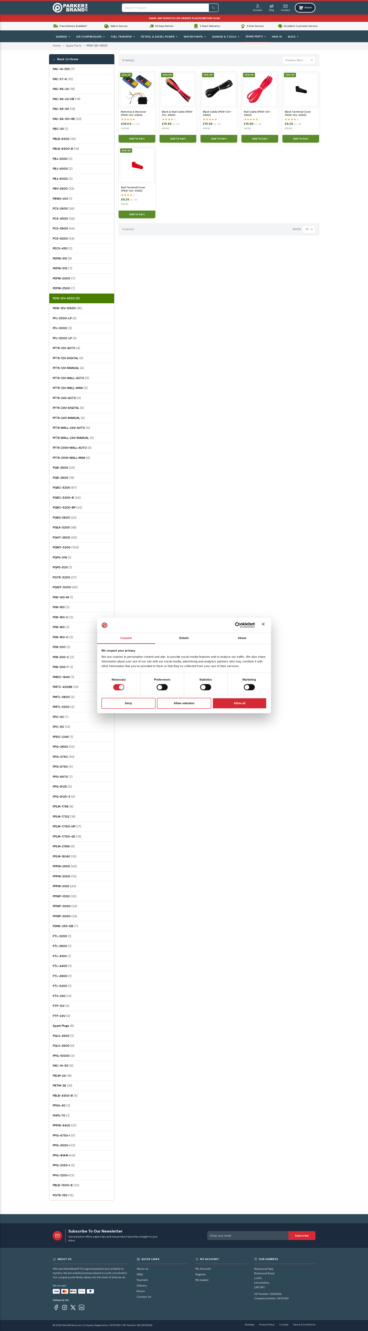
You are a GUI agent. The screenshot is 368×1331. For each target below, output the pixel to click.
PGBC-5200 (65, 488)
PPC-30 (61, 717)
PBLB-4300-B (65, 1096)
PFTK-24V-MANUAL (69, 418)
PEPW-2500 (64, 288)
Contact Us (144, 1296)
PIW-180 (61, 627)
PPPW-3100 (64, 886)
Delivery (142, 1285)
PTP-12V (61, 1006)
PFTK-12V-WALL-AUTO (71, 378)
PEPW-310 (62, 258)
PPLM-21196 (64, 846)
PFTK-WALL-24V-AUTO (71, 428)
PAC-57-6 (63, 79)
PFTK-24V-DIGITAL (68, 408)
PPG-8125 (62, 787)
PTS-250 (62, 996)
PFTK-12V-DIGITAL (68, 358)
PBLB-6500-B (66, 149)
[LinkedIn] (81, 1307)
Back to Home (67, 59)
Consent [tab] (126, 638)
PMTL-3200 (63, 707)
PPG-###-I (64, 1155)
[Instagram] (64, 1307)
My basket (202, 1280)
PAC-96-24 (64, 89)
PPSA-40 (61, 1105)
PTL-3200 (62, 936)
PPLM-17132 (64, 817)
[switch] (162, 687)
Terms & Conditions (304, 1324)
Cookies (283, 1324)
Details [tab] (184, 638)
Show (297, 229)
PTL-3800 (62, 946)
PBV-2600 (63, 189)
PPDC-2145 (63, 737)
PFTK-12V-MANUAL (68, 368)
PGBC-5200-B (67, 498)
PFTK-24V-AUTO (67, 398)
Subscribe (302, 1235)
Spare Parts (74, 46)
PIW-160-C (63, 617)
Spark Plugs (63, 1026)
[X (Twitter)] (73, 1307)
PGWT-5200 (65, 587)
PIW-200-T (63, 667)
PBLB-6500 (64, 139)
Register (200, 1274)
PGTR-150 (63, 1195)
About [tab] (242, 638)
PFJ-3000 (62, 328)
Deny (128, 703)
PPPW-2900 (65, 866)
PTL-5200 (62, 986)
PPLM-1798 (63, 807)
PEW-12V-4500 (66, 298)
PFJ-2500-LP (64, 318)
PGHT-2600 (65, 538)
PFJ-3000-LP (65, 338)
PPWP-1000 (64, 896)
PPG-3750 (63, 757)
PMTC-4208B (65, 687)
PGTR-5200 (65, 577)
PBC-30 (60, 129)
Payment (142, 1280)
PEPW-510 (62, 268)
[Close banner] (264, 625)
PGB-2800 (63, 478)
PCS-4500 (64, 219)
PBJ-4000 (63, 169)
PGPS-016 (62, 557)
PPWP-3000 (65, 916)
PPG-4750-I (64, 1135)
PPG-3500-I (64, 1145)
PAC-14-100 (64, 69)
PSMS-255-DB (65, 926)
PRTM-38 (62, 1086)
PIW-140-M (63, 597)
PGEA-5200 (64, 527)
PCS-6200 (64, 239)
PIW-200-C (63, 657)
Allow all (239, 703)
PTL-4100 (62, 956)
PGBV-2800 (64, 518)
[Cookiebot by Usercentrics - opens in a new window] (238, 625)
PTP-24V (61, 1016)
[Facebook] (56, 1307)
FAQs (140, 1274)
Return (141, 1291)
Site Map (249, 1324)
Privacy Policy (267, 1324)
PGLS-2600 (63, 1036)
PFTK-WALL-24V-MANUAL (73, 438)
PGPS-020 (62, 567)
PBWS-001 (62, 199)
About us (142, 1268)
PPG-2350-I (64, 1165)
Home (57, 46)
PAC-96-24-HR (66, 99)
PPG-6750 (63, 767)
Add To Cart (137, 138)
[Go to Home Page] (70, 8)
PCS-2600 (64, 209)
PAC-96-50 (64, 109)
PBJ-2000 (62, 159)
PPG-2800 (64, 747)
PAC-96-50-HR (67, 119)
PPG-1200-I (63, 1175)
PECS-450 (62, 248)
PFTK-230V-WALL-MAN (71, 458)
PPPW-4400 (64, 1125)
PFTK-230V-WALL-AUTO (72, 448)
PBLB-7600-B (66, 1185)
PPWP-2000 (65, 906)
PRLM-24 (62, 1076)
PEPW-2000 (64, 278)
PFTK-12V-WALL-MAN (70, 388)
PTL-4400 (62, 966)
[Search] (213, 7)
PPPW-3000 (64, 876)
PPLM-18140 (64, 856)
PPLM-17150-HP (67, 826)
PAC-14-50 (63, 1066)
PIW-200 (61, 647)
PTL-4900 (62, 976)
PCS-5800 (64, 228)
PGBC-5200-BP (67, 508)
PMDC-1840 (63, 677)
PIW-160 (61, 607)
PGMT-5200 (66, 547)
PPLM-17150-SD (67, 837)
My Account (203, 1268)
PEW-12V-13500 (67, 308)
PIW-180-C (63, 637)
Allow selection (184, 703)
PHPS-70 (61, 1116)
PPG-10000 (64, 1056)
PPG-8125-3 (64, 797)
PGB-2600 (64, 468)
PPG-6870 (63, 777)
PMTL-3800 (64, 697)
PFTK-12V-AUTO (66, 348)
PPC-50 (61, 727)
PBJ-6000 (63, 179)
